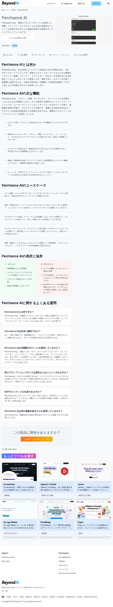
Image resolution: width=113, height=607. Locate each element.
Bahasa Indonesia (90, 597)
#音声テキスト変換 (47, 495)
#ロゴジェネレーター (11, 533)
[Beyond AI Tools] (10, 583)
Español (52, 597)
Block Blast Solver (8, 557)
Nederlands (70, 597)
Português (60, 597)
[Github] (7, 591)
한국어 (15, 597)
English (8, 597)
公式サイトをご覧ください (35, 439)
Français (79, 597)
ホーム (6, 10)
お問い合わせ (63, 565)
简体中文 (37, 597)
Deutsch (45, 597)
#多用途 (7, 495)
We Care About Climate (67, 573)
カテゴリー (51, 3)
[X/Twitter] (3, 591)
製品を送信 (5, 561)
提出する (81, 3)
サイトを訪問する (16, 38)
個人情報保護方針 (65, 557)
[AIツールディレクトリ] (10, 3)
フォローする (63, 569)
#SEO (80, 533)
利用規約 (62, 561)
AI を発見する (66, 3)
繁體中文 (29, 597)
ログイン (96, 3)
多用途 (13, 10)
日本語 (21, 597)
